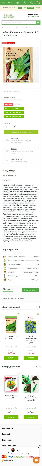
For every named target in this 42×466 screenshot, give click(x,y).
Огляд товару (9, 171)
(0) (19, 91)
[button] (24, 2)
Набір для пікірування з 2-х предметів (30, 398)
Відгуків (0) (7, 180)
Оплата (14, 149)
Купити (11, 358)
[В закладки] (18, 314)
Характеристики (9, 175)
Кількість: (7, 123)
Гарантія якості (16, 159)
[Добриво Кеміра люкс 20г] (11, 384)
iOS (20, 8)
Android (30, 8)
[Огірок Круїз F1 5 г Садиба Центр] (11, 324)
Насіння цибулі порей (34, 28)
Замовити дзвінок (33, 16)
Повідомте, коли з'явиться (21, 132)
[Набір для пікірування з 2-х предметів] (30, 384)
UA (9, 3)
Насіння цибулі (20, 28)
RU (12, 3)
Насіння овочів (9, 28)
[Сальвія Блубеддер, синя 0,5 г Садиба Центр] (30, 324)
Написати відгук (30, 290)
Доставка (14, 138)
